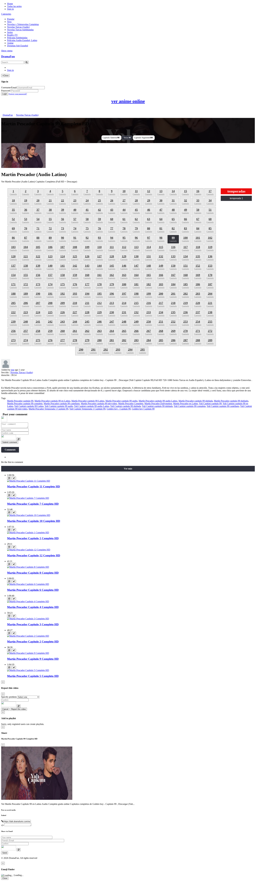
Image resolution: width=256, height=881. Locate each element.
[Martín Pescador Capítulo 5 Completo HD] (28, 670)
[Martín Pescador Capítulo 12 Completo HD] (28, 549)
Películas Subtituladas (17, 37)
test (12, 370)
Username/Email (9, 87)
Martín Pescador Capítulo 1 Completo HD (33, 538)
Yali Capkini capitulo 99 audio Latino (91, 406)
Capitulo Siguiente (143, 138)
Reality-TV (12, 35)
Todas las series (14, 6)
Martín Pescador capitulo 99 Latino (87, 401)
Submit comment (9, 442)
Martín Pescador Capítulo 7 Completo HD (33, 503)
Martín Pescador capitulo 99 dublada (196, 401)
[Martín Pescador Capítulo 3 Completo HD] (28, 618)
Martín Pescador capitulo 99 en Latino (52, 401)
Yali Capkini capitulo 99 (210, 403)
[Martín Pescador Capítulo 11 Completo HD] (28, 481)
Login (4, 94)
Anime (10, 43)
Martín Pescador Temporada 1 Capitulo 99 (48, 409)
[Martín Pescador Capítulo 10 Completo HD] (28, 515)
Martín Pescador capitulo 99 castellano (62, 403)
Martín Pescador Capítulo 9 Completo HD (33, 658)
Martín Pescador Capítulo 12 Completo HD (33, 555)
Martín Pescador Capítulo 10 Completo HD (33, 521)
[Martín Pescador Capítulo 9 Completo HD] (28, 653)
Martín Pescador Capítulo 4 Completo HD (33, 607)
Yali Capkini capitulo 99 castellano (223, 406)
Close (4, 878)
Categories (6, 14)
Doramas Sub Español (17, 45)
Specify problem (9, 697)
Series (10, 32)
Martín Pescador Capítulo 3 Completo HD (33, 624)
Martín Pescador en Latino (185, 403)
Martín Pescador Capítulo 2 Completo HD (33, 641)
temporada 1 (236, 198)
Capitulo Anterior (111, 138)
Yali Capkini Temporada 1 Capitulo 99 (87, 409)
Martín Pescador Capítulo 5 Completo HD (33, 676)
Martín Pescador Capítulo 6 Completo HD (33, 589)
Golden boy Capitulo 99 (143, 409)
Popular (10, 19)
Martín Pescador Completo (130, 403)
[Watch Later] (9, 478)
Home (10, 3)
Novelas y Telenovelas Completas (23, 24)
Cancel (5, 709)
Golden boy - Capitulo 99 (119, 409)
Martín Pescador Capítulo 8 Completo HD (33, 572)
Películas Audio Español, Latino (22, 40)
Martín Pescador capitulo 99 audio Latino (158, 401)
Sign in (10, 9)
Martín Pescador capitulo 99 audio (121, 401)
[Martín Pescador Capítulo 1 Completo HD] (28, 532)
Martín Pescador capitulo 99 (20, 401)
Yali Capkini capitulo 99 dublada (125, 406)
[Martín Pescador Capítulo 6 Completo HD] (28, 584)
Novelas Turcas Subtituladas (20, 29)
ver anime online (128, 101)
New (9, 21)
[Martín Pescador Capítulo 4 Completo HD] (28, 601)
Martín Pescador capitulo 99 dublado (231, 401)
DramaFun (8, 56)
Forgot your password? (18, 94)
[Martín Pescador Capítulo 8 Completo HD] (28, 567)
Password (5, 90)
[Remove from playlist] (14, 478)
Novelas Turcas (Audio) (18, 27)
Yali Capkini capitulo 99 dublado (157, 406)
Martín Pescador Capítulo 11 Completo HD (33, 486)
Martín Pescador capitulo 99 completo (25, 403)
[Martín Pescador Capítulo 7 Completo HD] (28, 498)
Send (4, 853)
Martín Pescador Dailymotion (158, 403)
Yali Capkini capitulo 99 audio (59, 406)
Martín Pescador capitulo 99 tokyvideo (99, 403)
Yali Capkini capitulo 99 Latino (29, 406)
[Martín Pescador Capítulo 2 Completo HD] (28, 636)
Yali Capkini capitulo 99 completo (190, 406)
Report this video (18, 709)
